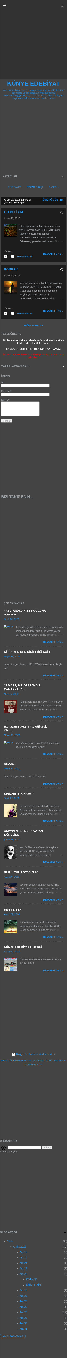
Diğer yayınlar (33, 325)
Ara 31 (23, 1328)
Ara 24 (23, 1290)
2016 (9, 1241)
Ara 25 (23, 1296)
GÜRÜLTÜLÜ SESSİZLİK (21, 872)
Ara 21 (23, 1263)
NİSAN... (9, 764)
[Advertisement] (33, 45)
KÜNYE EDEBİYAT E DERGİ (23, 947)
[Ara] (62, 6)
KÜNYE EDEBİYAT (33, 83)
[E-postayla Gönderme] (6, 257)
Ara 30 (23, 1323)
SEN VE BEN (13, 909)
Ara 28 (23, 1312)
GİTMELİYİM (13, 212)
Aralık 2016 (19, 1246)
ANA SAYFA (14, 187)
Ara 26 (23, 1301)
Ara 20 (23, 1257)
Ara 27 (23, 1306)
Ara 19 (23, 1252)
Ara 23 (23, 1274)
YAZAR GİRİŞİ (35, 187)
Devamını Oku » (53, 254)
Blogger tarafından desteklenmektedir (35, 1054)
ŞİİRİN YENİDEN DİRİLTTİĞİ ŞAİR (27, 651)
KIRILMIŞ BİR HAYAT (18, 793)
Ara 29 (23, 1317)
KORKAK (11, 269)
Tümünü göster (52, 199)
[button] (61, 212)
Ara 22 (23, 1268)
